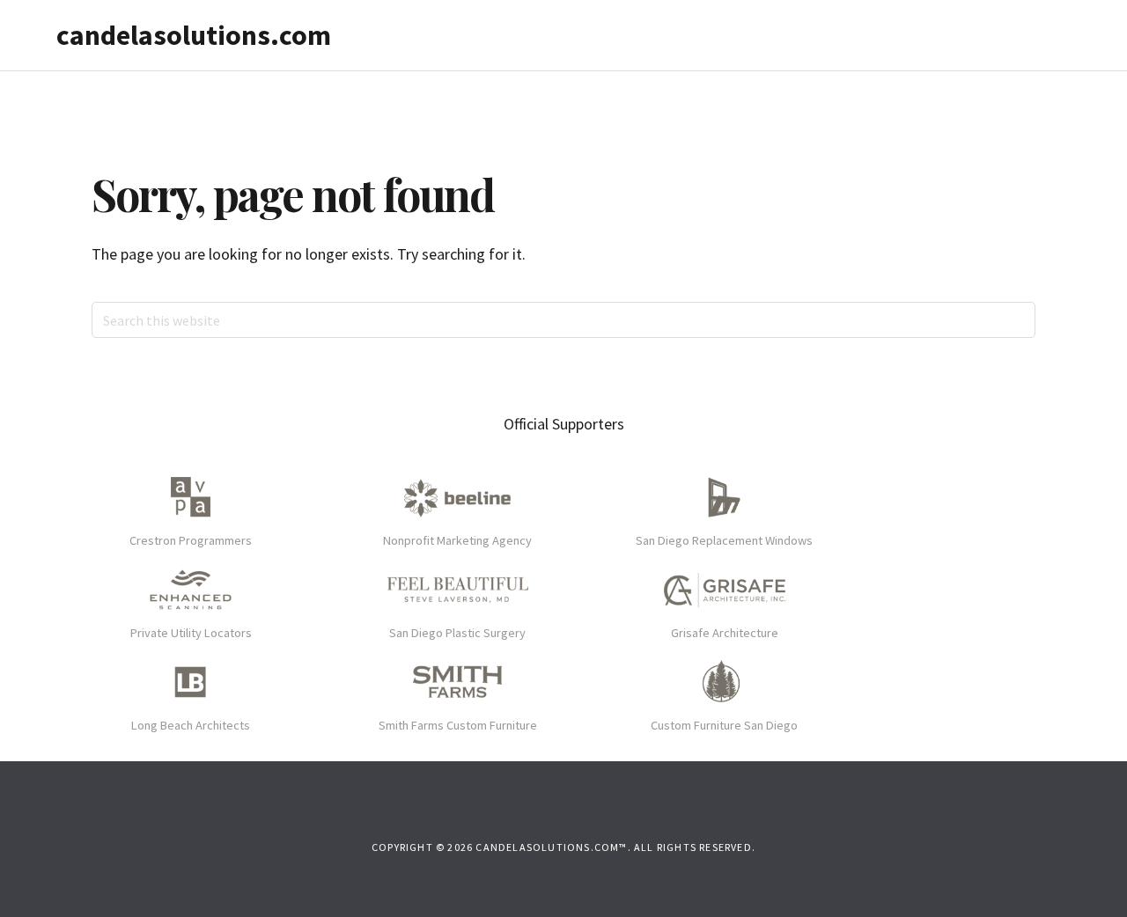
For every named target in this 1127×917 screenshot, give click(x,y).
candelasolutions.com (193, 35)
